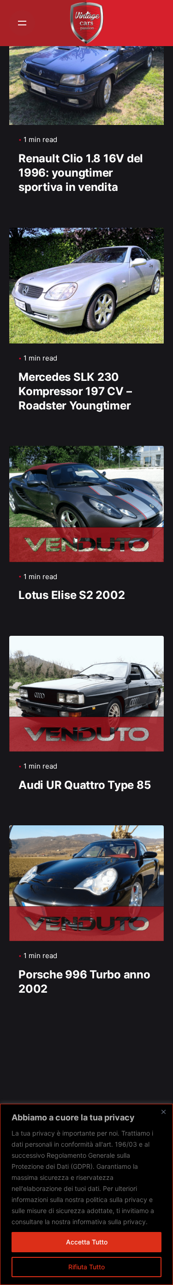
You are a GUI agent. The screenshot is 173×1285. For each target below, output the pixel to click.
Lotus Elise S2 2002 (71, 595)
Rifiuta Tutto (86, 1267)
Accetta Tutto (86, 1242)
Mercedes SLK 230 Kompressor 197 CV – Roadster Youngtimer (74, 391)
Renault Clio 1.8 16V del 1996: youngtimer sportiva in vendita (80, 173)
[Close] (163, 1111)
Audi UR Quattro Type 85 (84, 785)
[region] (86, 1194)
